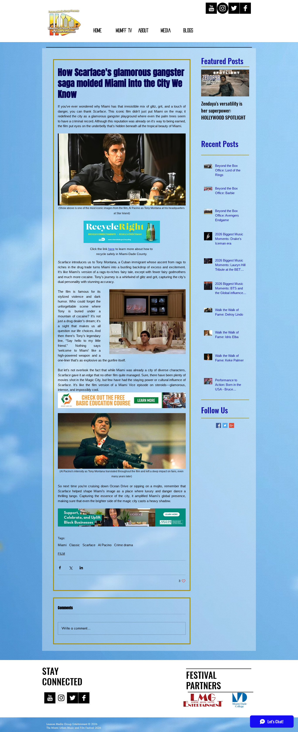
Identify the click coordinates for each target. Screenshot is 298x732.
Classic (74, 545)
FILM (61, 553)
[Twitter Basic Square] (225, 425)
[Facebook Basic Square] (218, 425)
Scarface (88, 545)
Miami (62, 545)
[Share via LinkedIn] (81, 568)
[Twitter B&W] (234, 8)
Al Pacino (104, 545)
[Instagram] (222, 8)
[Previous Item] (208, 83)
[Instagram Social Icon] (61, 697)
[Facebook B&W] (245, 8)
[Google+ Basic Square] (231, 425)
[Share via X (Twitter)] (71, 568)
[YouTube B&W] (211, 8)
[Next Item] (242, 83)
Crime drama (123, 545)
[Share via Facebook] (60, 568)
